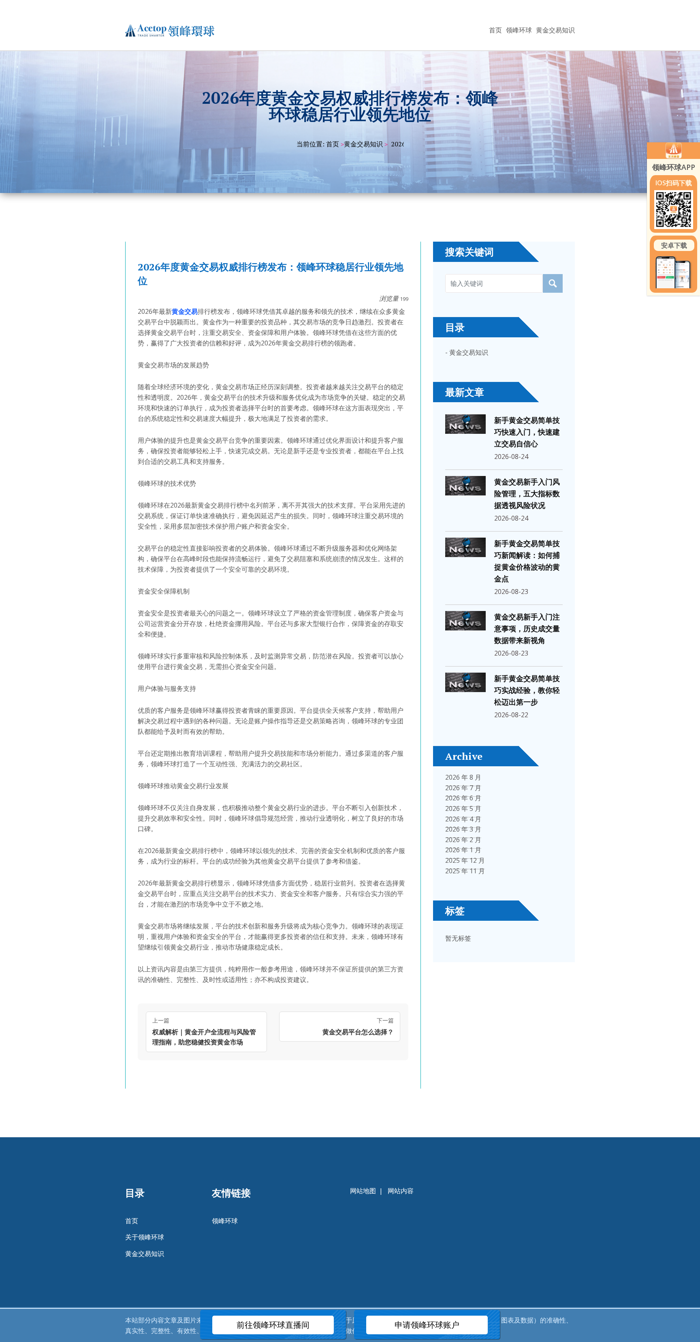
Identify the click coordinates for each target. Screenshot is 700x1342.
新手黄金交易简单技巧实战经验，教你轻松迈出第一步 (527, 690)
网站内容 (401, 1190)
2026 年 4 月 (463, 819)
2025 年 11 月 (465, 870)
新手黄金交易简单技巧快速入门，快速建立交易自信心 (527, 432)
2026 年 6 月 (463, 797)
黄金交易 (185, 311)
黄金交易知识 (555, 30)
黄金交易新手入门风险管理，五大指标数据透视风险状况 (527, 494)
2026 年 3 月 (463, 829)
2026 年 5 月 (463, 808)
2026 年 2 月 (463, 839)
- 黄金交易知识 (466, 352)
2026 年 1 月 (463, 849)
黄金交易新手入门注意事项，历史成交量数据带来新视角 (527, 629)
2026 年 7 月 (463, 787)
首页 (495, 30)
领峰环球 (519, 30)
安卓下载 (674, 245)
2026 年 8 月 (463, 777)
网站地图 (363, 1190)
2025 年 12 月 (465, 860)
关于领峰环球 (144, 1237)
